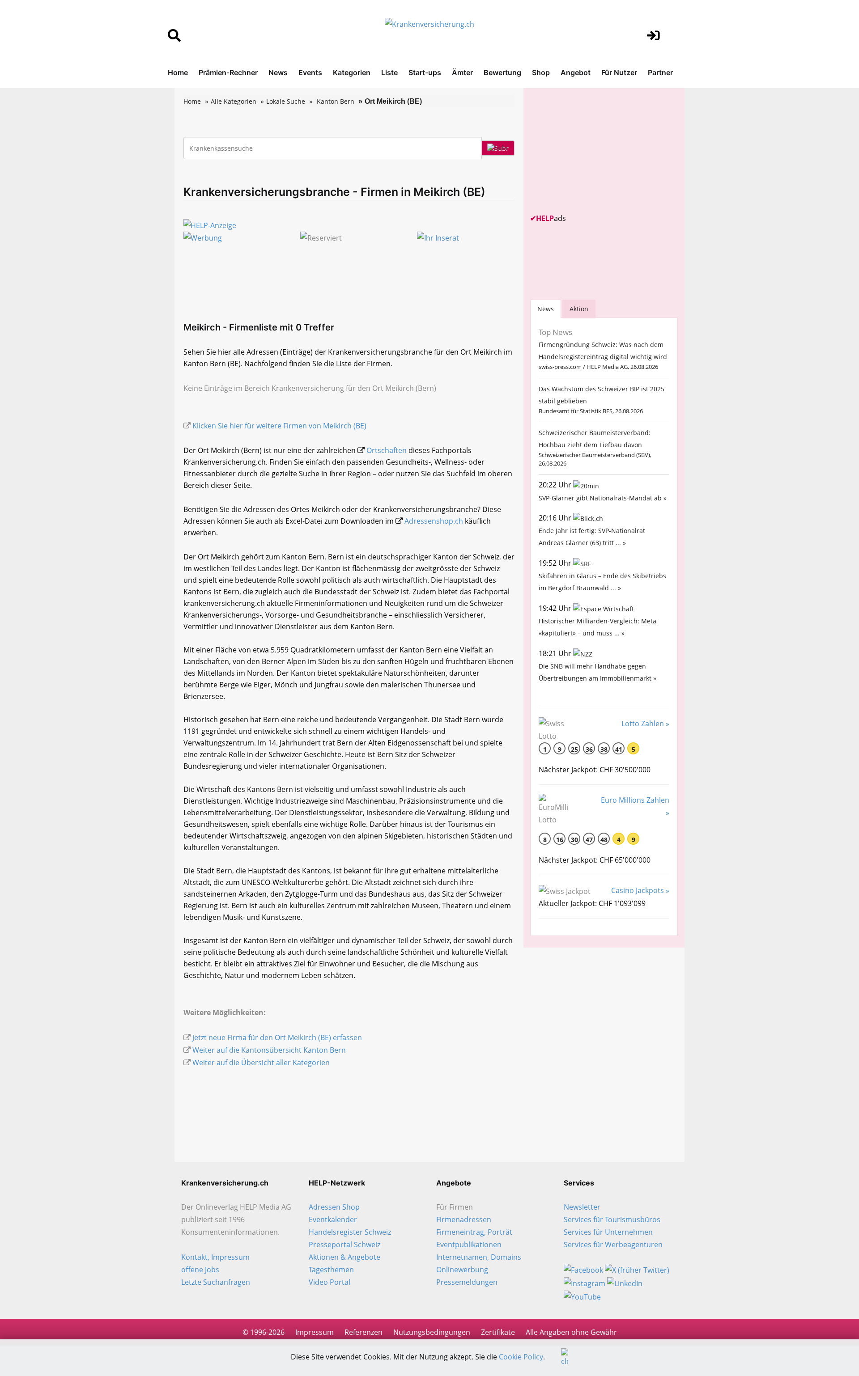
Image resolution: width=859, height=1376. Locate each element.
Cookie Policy (521, 1357)
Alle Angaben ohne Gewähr (571, 1332)
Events (310, 72)
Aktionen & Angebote (344, 1257)
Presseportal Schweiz (344, 1244)
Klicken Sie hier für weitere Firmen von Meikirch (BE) (279, 426)
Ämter (462, 72)
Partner (660, 72)
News (278, 72)
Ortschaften (386, 450)
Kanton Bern (335, 101)
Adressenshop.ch (433, 521)
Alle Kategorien (233, 101)
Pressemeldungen (467, 1282)
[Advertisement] (597, 151)
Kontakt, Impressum (215, 1257)
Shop (541, 72)
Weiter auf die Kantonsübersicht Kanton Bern (269, 1050)
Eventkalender (333, 1219)
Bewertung (502, 72)
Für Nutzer (619, 72)
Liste (389, 72)
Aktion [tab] (579, 309)
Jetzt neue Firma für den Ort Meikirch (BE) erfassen (277, 1037)
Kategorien (351, 72)
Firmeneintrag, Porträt (474, 1232)
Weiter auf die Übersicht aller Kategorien (261, 1062)
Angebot (576, 72)
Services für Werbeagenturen (613, 1244)
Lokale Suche (285, 101)
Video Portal (329, 1282)
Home (178, 72)
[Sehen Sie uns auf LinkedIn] (624, 1282)
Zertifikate (498, 1332)
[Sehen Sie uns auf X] (637, 1269)
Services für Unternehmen (608, 1232)
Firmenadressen (463, 1219)
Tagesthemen (331, 1269)
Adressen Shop (334, 1207)
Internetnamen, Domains (478, 1257)
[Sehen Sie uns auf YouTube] (582, 1296)
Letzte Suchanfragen (215, 1282)
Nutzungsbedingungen (431, 1332)
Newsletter (582, 1207)
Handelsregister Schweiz (350, 1232)
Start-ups (424, 72)
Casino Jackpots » (640, 890)
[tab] (545, 309)
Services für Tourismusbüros (612, 1219)
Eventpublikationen (469, 1244)
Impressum (314, 1332)
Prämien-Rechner (228, 72)
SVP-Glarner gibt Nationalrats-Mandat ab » (603, 498)
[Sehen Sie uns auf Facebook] (583, 1269)
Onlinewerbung (462, 1269)
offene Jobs (200, 1269)
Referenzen (363, 1332)
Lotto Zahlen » (645, 723)
